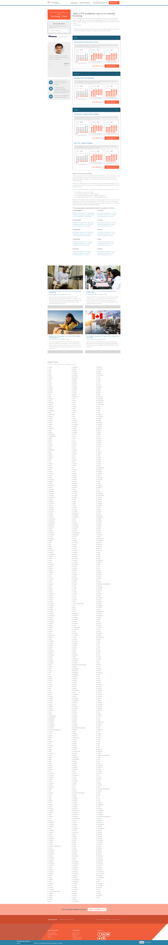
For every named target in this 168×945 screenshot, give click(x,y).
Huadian (51, 832)
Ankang (50, 379)
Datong (50, 568)
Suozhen (99, 442)
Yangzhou (99, 710)
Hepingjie (51, 812)
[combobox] (59, 30)
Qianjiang (75, 798)
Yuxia (98, 798)
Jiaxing (74, 394)
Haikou (50, 755)
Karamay (75, 485)
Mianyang (75, 670)
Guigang (51, 731)
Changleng (51, 485)
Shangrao (75, 871)
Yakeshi (99, 692)
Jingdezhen (75, 424)
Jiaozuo (75, 390)
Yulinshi (99, 783)
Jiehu (74, 402)
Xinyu (98, 662)
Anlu (50, 381)
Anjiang (50, 377)
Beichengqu (51, 434)
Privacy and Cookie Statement (106, 919)
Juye (74, 471)
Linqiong (75, 593)
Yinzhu (99, 757)
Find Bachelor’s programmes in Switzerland (83, 242)
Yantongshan (100, 722)
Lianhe (74, 544)
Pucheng (87, 10)
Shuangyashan (100, 404)
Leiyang (75, 530)
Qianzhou (75, 800)
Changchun (51, 479)
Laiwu (74, 503)
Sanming (75, 852)
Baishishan (51, 410)
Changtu (51, 499)
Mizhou (75, 688)
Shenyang (99, 367)
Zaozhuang (100, 804)
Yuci (98, 775)
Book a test (113, 2)
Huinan (50, 877)
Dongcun (51, 599)
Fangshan (51, 641)
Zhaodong (99, 826)
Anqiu (50, 385)
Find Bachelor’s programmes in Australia (82, 251)
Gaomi (50, 704)
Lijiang (74, 572)
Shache (75, 859)
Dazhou (51, 580)
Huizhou (51, 879)
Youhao (99, 769)
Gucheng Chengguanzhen (55, 729)
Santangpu (75, 856)
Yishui (98, 759)
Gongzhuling (52, 718)
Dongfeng (51, 603)
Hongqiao (51, 826)
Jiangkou (75, 373)
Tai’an (98, 450)
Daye (50, 576)
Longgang (75, 617)
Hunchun (51, 887)
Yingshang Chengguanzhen (103, 755)
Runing (74, 846)
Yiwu (98, 761)
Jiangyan (75, 379)
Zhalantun (99, 808)
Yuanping (99, 771)
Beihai (50, 440)
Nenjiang (75, 735)
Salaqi (74, 848)
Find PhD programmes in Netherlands (81, 235)
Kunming (75, 493)
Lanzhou (75, 522)
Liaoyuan (75, 562)
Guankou (51, 727)
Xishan (99, 674)
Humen (50, 885)
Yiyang (98, 763)
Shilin (98, 377)
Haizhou (51, 769)
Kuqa (74, 499)
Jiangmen (75, 375)
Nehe (74, 731)
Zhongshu (99, 857)
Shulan (99, 406)
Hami (50, 771)
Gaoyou (51, 708)
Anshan (50, 386)
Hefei (50, 798)
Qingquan (75, 808)
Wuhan (99, 556)
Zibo (98, 889)
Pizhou (74, 777)
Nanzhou (75, 729)
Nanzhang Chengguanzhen (79, 727)
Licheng (75, 566)
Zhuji (98, 881)
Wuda (98, 552)
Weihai (99, 528)
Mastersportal (76, 934)
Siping (98, 410)
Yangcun (99, 698)
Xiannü (99, 595)
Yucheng (99, 773)
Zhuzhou (99, 887)
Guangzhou (51, 725)
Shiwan (99, 388)
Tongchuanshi (100, 495)
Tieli (98, 489)
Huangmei (51, 852)
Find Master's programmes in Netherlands (82, 234)
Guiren (50, 737)
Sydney (65, 65)
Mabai (74, 653)
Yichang (99, 733)
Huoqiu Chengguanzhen (54, 891)
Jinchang (75, 420)
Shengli (74, 899)
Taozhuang (100, 477)
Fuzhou (75, 37)
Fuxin (50, 682)
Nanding (75, 702)
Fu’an (50, 668)
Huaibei (50, 836)
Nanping (75, 720)
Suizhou (99, 438)
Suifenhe (99, 428)
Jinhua (74, 434)
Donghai (51, 607)
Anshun (50, 388)
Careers (49, 936)
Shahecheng (76, 861)
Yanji (98, 712)
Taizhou (99, 463)
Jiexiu (74, 408)
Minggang (75, 672)
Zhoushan (99, 869)
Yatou (98, 727)
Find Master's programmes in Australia (81, 253)
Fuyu (50, 688)
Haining (50, 767)
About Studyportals (52, 933)
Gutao (50, 749)
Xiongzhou (99, 672)
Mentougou (76, 668)
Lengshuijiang (76, 532)
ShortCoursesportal (77, 937)
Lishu (74, 607)
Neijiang (75, 733)
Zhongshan (100, 856)
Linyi (74, 605)
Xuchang (99, 686)
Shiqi (98, 383)
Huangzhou (51, 863)
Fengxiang (51, 662)
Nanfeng (75, 706)
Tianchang (99, 479)
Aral (50, 394)
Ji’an (50, 901)
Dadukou (51, 540)
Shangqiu (75, 869)
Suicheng (99, 426)
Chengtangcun (52, 519)
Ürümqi (99, 513)
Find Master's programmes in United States (83, 224)
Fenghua (51, 653)
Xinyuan (99, 664)
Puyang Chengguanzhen (78, 792)
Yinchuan (99, 749)
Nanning (75, 716)
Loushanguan (76, 627)
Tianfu (98, 481)
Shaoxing (75, 893)
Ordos (74, 749)
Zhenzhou (99, 848)
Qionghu (75, 826)
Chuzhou (51, 536)
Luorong (75, 639)
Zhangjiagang (100, 810)
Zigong (99, 891)
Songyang (99, 422)
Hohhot (50, 820)
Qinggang (75, 804)
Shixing (99, 390)
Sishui (98, 412)
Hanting (50, 785)
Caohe (50, 475)
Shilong (99, 379)
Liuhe (74, 611)
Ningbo (75, 739)
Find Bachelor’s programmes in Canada (106, 222)
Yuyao (98, 800)
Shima (98, 381)
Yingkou (99, 753)
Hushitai (51, 893)
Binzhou (51, 455)
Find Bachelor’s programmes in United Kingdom (84, 213)
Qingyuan (75, 814)
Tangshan (99, 471)
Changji (50, 483)
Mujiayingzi (75, 694)
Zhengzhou (100, 842)
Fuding (50, 670)
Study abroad (73, 3)
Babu (50, 396)
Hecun (50, 794)
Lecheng (75, 528)
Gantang (51, 698)
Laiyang (75, 507)
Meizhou (75, 662)
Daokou (51, 558)
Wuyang (99, 572)
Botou (50, 465)
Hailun (50, 763)
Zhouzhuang (100, 871)
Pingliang (75, 763)
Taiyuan (99, 461)
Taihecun (99, 452)
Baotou (50, 422)
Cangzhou (51, 473)
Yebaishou (99, 729)
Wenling (99, 536)
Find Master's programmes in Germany (106, 214)
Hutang (50, 895)
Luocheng (75, 635)
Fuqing (50, 678)
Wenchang (99, 534)
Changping (51, 491)
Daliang (50, 548)
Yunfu (98, 787)
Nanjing (75, 710)
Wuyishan (99, 574)
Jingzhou (75, 432)
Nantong (75, 723)
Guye (50, 751)
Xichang (99, 617)
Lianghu (75, 540)
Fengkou (51, 656)
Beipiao (50, 444)
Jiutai (74, 465)
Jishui (74, 457)
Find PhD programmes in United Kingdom (82, 216)
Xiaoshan (99, 607)
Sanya (74, 857)
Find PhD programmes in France (105, 235)
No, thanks (148, 942)
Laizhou (75, 509)
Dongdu (51, 601)
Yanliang (99, 716)
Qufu (74, 834)
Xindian (99, 631)
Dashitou (51, 566)
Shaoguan (75, 889)
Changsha (51, 495)
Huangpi (51, 856)
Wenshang (99, 540)
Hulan (50, 881)
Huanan (51, 848)
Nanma (75, 714)
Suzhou (99, 444)
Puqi (74, 787)
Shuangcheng (100, 400)
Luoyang (75, 641)
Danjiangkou (52, 554)
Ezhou (50, 639)
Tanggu (99, 465)
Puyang (75, 790)
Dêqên (50, 586)
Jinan (74, 418)
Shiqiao (99, 385)
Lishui (74, 609)
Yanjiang (99, 714)
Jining (74, 436)
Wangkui (99, 519)
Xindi (98, 629)
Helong (50, 806)
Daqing (50, 560)
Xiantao (99, 599)
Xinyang (99, 658)
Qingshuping (76, 810)
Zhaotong (99, 832)
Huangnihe (51, 854)
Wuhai (98, 554)
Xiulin (98, 676)
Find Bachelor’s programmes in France (106, 232)
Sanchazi (75, 850)
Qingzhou (75, 816)
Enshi (50, 633)
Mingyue (75, 680)
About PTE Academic (84, 3)
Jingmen (75, 430)
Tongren (99, 501)
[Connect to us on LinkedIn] (104, 934)
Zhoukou (99, 867)
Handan (51, 779)
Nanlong (75, 712)
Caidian (50, 471)
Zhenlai (99, 846)
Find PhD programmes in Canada (105, 226)
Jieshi (74, 404)
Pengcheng (75, 757)
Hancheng (51, 773)
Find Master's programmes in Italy (105, 243)
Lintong (75, 599)
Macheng (75, 655)
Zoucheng (99, 895)
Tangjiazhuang (100, 467)
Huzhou (51, 897)
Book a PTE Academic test (96, 909)
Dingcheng (51, 593)
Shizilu (98, 394)
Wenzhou (99, 544)
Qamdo (75, 794)
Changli (50, 487)
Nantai (74, 722)
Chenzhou (51, 526)
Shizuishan (99, 396)
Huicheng (51, 873)
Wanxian (99, 524)
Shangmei (75, 867)
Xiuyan (98, 678)
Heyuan (50, 816)
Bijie (50, 452)
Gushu (50, 747)
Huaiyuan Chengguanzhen (55, 846)
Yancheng (99, 694)
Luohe (74, 637)
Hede (50, 796)
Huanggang (51, 850)
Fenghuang (51, 655)
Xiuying (99, 680)
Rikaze (74, 842)
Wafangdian (100, 517)
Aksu (50, 369)
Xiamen (99, 582)
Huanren (51, 865)
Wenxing (99, 542)
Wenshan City (100, 538)
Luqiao (74, 647)
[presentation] (49, 49)
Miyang (75, 686)
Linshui (74, 597)
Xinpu (98, 649)
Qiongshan (75, 828)
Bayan (50, 426)
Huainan (51, 844)
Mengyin (75, 666)
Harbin (50, 789)
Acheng (50, 367)
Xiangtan (99, 586)
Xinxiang (99, 656)
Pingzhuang (76, 775)
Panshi (74, 755)
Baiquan (51, 404)
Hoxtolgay (51, 830)
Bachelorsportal (76, 933)
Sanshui (75, 854)
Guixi (50, 739)
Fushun (50, 680)
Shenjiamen (76, 901)
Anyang (50, 392)
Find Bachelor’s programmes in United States (83, 222)
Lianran (75, 548)
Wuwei (99, 564)
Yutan (98, 794)
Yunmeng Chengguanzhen (103, 789)
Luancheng (75, 629)
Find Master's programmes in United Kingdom (83, 214)
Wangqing (99, 521)
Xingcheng (99, 633)
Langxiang (75, 515)
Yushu (98, 792)
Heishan (51, 804)
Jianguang (75, 377)
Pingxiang (75, 769)
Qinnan (75, 820)
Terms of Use (114, 919)
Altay (50, 371)
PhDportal (75, 936)
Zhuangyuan (100, 877)
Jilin (74, 414)
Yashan (99, 725)
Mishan (75, 684)
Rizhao (74, 844)
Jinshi (74, 448)
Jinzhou (75, 452)
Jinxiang (75, 450)
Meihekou (75, 660)
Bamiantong (52, 414)
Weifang (99, 526)
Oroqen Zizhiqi (76, 751)
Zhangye (99, 818)
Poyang (75, 779)
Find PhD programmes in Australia (80, 254)
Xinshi (98, 653)
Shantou (75, 885)
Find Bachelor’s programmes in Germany (106, 213)
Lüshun (75, 649)
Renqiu (74, 840)
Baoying (51, 424)
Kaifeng (75, 473)
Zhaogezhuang (100, 828)
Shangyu (75, 875)
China (81, 10)
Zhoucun (99, 865)
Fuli (49, 674)
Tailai (98, 455)
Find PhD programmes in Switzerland (81, 245)
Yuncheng (99, 785)
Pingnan (75, 765)
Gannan (51, 696)
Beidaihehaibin (52, 436)
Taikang (99, 454)
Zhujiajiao (99, 883)
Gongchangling (52, 716)
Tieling (98, 491)
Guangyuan (51, 723)
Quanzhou (75, 832)
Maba (74, 651)
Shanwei (75, 887)
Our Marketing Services (53, 934)
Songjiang (99, 414)
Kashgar (75, 487)
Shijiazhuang (100, 375)
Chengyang (51, 521)
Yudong (99, 777)
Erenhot (51, 637)
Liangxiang (75, 542)
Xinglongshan (100, 637)
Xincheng (99, 627)
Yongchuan (100, 765)
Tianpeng (99, 485)
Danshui (51, 556)
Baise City (51, 406)
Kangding (75, 483)
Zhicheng (99, 850)
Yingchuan (99, 751)
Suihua (99, 430)
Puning (74, 785)
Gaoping (51, 706)
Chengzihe (51, 524)
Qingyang (75, 812)
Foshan (50, 666)
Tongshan (99, 503)
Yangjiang (99, 702)
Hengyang (51, 810)
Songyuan (99, 424)
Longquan (75, 623)
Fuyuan (50, 692)
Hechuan (51, 792)
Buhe (50, 469)
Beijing (50, 442)
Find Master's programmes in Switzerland (82, 243)
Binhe (50, 454)
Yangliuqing (100, 704)
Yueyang (99, 779)
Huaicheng (51, 838)
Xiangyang (99, 589)
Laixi (74, 505)
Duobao (51, 627)
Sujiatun (99, 440)
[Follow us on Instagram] (104, 938)
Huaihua (51, 842)
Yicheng (99, 735)
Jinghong (75, 426)
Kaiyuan (75, 479)
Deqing (50, 588)
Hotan (50, 828)
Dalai (50, 542)
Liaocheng (75, 558)
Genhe (50, 714)
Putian (74, 789)
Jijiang (74, 412)
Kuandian (75, 491)
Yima (98, 747)
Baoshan (51, 420)
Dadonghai (51, 538)
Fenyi (50, 664)
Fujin (50, 672)
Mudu (74, 692)
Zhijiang (99, 854)
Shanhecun (75, 881)
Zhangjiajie (99, 812)
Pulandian (75, 781)
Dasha (50, 562)
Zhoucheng (100, 863)
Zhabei (99, 806)
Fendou (50, 647)
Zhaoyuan (99, 834)
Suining (99, 434)
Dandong (51, 552)
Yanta (98, 718)
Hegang (50, 800)
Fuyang (50, 684)
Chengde (51, 513)
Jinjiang (74, 442)
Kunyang (75, 497)
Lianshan (75, 550)
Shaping (75, 895)
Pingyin (74, 773)
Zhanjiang (99, 822)
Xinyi (98, 660)
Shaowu (75, 891)
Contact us (50, 937)
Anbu (50, 373)
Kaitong (75, 477)
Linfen (74, 576)
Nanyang (75, 725)
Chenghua (51, 517)
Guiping (50, 735)
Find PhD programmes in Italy (104, 245)
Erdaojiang (51, 635)
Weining (99, 532)
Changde (51, 481)
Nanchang (76, 73)
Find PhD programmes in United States (82, 226)
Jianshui (75, 385)
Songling (99, 418)
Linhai (74, 586)
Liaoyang (75, 560)
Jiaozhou (75, 388)
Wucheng (99, 548)
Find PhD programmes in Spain (104, 254)
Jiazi (74, 398)
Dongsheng (51, 615)
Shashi (74, 897)
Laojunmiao (76, 526)
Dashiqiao (51, 564)
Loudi (74, 625)
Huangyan (51, 861)
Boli (50, 461)
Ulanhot (99, 511)
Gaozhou (51, 710)
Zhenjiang (99, 844)
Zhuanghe (99, 875)
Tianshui (99, 487)
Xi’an (98, 580)
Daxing (50, 574)
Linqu (74, 595)
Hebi (50, 790)
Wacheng (99, 515)
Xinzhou (99, 668)
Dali (50, 544)
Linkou (74, 589)
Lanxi (74, 519)
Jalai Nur (51, 899)
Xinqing (99, 651)
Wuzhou (99, 578)
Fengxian (51, 660)
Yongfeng (99, 767)
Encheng (51, 631)
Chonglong (51, 532)
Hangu (50, 781)
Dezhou (51, 591)
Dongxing (51, 619)
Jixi (73, 467)
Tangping (99, 469)
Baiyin (50, 412)
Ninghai (75, 743)
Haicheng (51, 753)
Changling (51, 489)
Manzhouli (75, 658)
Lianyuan (75, 552)
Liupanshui (75, 613)
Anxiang (51, 390)
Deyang (50, 589)
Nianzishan (75, 737)
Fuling (50, 676)
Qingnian (75, 806)
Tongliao (99, 499)
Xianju (98, 591)
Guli (50, 743)
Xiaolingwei (100, 605)
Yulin (98, 781)
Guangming (51, 720)
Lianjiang (75, 546)
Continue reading (76, 25)
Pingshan (75, 767)
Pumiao (75, 783)
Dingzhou (51, 597)
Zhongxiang (100, 859)
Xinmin (98, 647)
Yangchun (99, 696)
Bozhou (51, 467)
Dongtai (51, 617)
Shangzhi (75, 877)
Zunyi (98, 897)
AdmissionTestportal (77, 938)
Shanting (75, 883)
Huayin (50, 867)
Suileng (99, 432)
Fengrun (51, 658)
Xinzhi (98, 666)
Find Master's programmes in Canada (106, 224)
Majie (74, 656)
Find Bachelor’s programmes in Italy (105, 242)
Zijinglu (99, 893)
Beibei (50, 432)
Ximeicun (99, 625)
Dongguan (51, 605)
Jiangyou (75, 383)
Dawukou (51, 572)
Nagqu (74, 696)
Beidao (50, 438)
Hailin (50, 761)
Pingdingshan (76, 759)
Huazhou (51, 869)
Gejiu (50, 712)
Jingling (74, 428)
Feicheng (51, 643)
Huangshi (51, 859)
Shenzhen (99, 369)
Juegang (75, 469)
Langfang (75, 511)
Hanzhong (51, 787)
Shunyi (98, 408)
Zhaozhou (99, 838)
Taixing (99, 459)
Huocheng (51, 889)
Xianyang (99, 601)
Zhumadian (100, 885)
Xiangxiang (99, 588)
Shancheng (75, 863)
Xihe (98, 621)
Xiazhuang (99, 615)
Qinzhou (75, 822)
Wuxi (98, 566)
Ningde (75, 741)
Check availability (111, 66)
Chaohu (51, 505)
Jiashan (75, 392)
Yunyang (99, 790)
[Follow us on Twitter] (99, 938)
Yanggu (99, 700)
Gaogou (51, 702)
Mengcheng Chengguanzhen (79, 664)
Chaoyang (51, 507)
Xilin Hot (99, 623)
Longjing (75, 621)
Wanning (99, 522)
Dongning (51, 613)
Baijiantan (51, 402)
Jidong (74, 400)
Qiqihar (75, 830)
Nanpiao (75, 718)
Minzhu (75, 682)
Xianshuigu (99, 597)
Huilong (50, 875)
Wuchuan (99, 550)
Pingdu (74, 761)
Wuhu (98, 558)
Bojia (50, 459)
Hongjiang (51, 824)
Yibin (98, 731)
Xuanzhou (99, 684)
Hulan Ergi (51, 883)
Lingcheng (75, 578)
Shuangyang (100, 402)
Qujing (74, 836)
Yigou (98, 743)
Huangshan (51, 857)
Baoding (51, 416)
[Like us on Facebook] (99, 934)
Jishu (74, 455)
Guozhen (51, 745)
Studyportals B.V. (71, 919)
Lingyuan (75, 584)
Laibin (74, 501)
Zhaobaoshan (100, 824)
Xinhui (98, 641)
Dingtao (51, 595)
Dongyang (51, 621)
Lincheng (75, 574)
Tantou (99, 475)
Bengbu (50, 446)
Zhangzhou (100, 820)
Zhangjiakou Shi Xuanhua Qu (104, 816)
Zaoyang (99, 802)
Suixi (98, 436)
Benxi (50, 448)
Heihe (50, 802)
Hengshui (51, 808)
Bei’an (50, 430)
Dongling (51, 611)
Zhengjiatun (100, 840)
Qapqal (75, 796)
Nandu (74, 704)
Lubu (74, 631)
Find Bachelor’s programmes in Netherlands (83, 232)
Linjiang (75, 588)
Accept (142, 942)
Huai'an (50, 834)
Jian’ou (74, 371)
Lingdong (75, 580)
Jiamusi (74, 369)
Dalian (50, 546)
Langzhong (75, 517)
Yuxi (98, 796)
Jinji (74, 440)
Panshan (75, 753)
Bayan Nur (51, 428)
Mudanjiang (76, 690)
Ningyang (75, 747)
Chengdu (51, 515)
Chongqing (51, 534)
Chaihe (50, 477)
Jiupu (74, 461)
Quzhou (75, 838)
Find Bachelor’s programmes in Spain (106, 251)
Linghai (74, 582)
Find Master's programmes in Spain (105, 253)
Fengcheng (51, 651)
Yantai (98, 720)
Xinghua (99, 635)
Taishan (99, 457)
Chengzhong (52, 522)
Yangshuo (99, 708)
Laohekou (75, 524)
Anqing (50, 383)
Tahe (98, 448)
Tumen (99, 507)
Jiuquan (75, 463)
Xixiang (99, 682)
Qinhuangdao (76, 818)
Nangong (75, 708)
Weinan (99, 530)
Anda (50, 375)
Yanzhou (99, 723)
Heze (50, 818)
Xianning (99, 593)
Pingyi (74, 771)
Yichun (99, 739)
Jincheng (75, 422)
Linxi (74, 601)
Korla (74, 489)
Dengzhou (51, 584)
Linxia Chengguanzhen (78, 603)
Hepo (50, 814)
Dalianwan (51, 550)
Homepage (75, 10)
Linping (74, 591)
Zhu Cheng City (100, 873)
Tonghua (99, 497)
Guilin (50, 733)
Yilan (98, 745)
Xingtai (98, 639)
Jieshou (75, 406)
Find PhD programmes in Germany (105, 216)
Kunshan (75, 495)
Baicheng (51, 398)
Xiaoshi (99, 609)
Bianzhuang (51, 450)
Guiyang (51, 741)
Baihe (50, 400)
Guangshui (51, 722)
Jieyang (74, 410)
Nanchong (75, 700)
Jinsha (74, 446)
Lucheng (75, 633)
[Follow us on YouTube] (108, 934)
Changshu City (52, 497)
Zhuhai (99, 879)
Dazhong (51, 578)
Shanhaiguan (76, 879)
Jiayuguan (75, 396)
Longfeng (75, 615)
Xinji (98, 645)
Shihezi (99, 373)
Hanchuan (51, 777)
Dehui (50, 582)
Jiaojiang (75, 386)
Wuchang (99, 546)
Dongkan (51, 609)
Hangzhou (76, 110)
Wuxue (99, 570)
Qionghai (75, 824)
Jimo (74, 416)
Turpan (99, 509)
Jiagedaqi (75, 367)
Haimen (50, 765)
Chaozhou (51, 511)
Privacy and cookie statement (27, 943)
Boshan (51, 463)
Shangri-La (75, 873)
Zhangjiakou (100, 814)
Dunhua (51, 625)
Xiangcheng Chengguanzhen (104, 584)
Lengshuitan (76, 534)
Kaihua (74, 475)
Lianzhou (75, 554)
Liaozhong (75, 564)
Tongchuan (100, 493)
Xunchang (99, 690)
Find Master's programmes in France (106, 234)
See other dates (96, 66)
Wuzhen (99, 576)
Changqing (51, 493)
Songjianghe (100, 416)
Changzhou (51, 503)
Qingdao (75, 802)
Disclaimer (98, 919)
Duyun (50, 629)
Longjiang (75, 619)
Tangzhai (99, 473)
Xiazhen (99, 613)
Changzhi (51, 501)
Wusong (99, 562)
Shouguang (100, 398)
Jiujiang (74, 459)
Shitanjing (99, 386)
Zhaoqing (99, 830)
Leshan (75, 536)
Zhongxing (99, 861)
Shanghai (75, 865)
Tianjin (98, 483)
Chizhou (51, 530)
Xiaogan (99, 603)
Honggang (51, 822)
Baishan (51, 408)
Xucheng (99, 688)
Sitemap (119, 919)
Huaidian (51, 840)
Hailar (50, 759)
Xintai (98, 655)
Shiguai (99, 371)
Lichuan (75, 570)
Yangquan (99, 706)
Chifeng (50, 528)
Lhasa (74, 538)
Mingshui (75, 676)
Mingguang (75, 674)
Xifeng (98, 619)
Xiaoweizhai (100, 611)
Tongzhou (99, 505)
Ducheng (51, 623)
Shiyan (98, 392)
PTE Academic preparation (100, 3)
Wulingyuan (100, 560)
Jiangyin (75, 381)
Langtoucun (76, 513)
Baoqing (51, 418)
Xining (98, 643)
